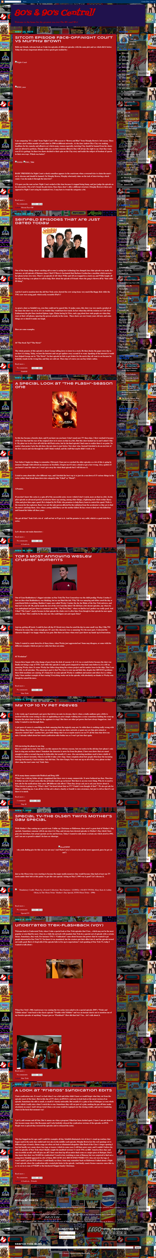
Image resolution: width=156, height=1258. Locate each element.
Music (121, 295)
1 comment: (21, 800)
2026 (124, 53)
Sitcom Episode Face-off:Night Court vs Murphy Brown (132, 121)
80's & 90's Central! (54, 13)
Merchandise (124, 286)
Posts (63, 1233)
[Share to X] (37, 204)
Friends (34, 1181)
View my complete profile (133, 41)
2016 (124, 84)
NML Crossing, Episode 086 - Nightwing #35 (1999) (130, 380)
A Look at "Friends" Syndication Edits (63, 1090)
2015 (124, 88)
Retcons (122, 307)
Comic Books (124, 238)
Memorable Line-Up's (127, 282)
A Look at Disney (128, 362)
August (127, 105)
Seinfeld (24, 371)
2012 (124, 196)
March (127, 177)
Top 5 (121, 347)
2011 (124, 199)
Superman (123, 329)
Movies (121, 289)
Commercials (124, 242)
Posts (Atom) (30, 1193)
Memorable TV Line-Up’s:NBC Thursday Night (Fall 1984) (38, 1219)
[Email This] (33, 204)
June (126, 112)
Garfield (122, 273)
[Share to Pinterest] (41, 204)
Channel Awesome (126, 232)
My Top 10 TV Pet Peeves (46, 705)
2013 (124, 192)
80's (120, 209)
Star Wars (123, 325)
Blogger (94, 1253)
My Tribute (123, 298)
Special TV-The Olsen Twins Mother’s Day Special (132, 156)
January (127, 184)
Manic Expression (126, 414)
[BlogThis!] (35, 204)
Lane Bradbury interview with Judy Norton (130, 401)
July (126, 109)
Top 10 (23, 804)
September (128, 102)
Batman (122, 223)
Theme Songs (124, 338)
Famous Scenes (125, 253)
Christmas (123, 235)
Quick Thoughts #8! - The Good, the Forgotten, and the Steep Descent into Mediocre (131, 391)
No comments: (22, 204)
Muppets (122, 292)
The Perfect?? (124, 335)
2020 (124, 70)
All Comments (66, 1237)
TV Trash (123, 421)
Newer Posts (21, 1188)
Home (64, 1188)
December (128, 91)
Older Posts (108, 1188)
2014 (124, 189)
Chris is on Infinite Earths (129, 375)
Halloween (123, 276)
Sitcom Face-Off (27, 207)
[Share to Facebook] (39, 204)
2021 (124, 67)
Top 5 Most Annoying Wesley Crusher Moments (132, 143)
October (127, 98)
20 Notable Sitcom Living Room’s (29, 1212)
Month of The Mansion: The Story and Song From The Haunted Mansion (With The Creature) (131, 367)
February (128, 181)
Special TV (25, 913)
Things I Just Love (126, 341)
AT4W (121, 424)
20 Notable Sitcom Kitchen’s (27, 1205)
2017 (124, 81)
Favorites (122, 259)
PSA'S (121, 301)
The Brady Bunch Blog (130, 398)
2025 (124, 56)
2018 (124, 78)
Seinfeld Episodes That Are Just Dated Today (132, 128)
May (126, 116)
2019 (124, 74)
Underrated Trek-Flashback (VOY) (59, 925)
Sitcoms (122, 316)
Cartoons (122, 229)
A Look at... (25, 544)
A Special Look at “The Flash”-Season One (132, 136)
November (128, 95)
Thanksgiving (124, 332)
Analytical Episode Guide (129, 218)
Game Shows (124, 270)
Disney (121, 245)
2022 (124, 64)
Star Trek (25, 693)
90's (120, 212)
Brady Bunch (124, 226)
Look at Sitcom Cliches (128, 279)
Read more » (20, 200)
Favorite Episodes (125, 256)
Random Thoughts (126, 304)
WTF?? (122, 350)
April (126, 174)
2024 (124, 60)
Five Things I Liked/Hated (129, 262)
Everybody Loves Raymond (129, 248)
